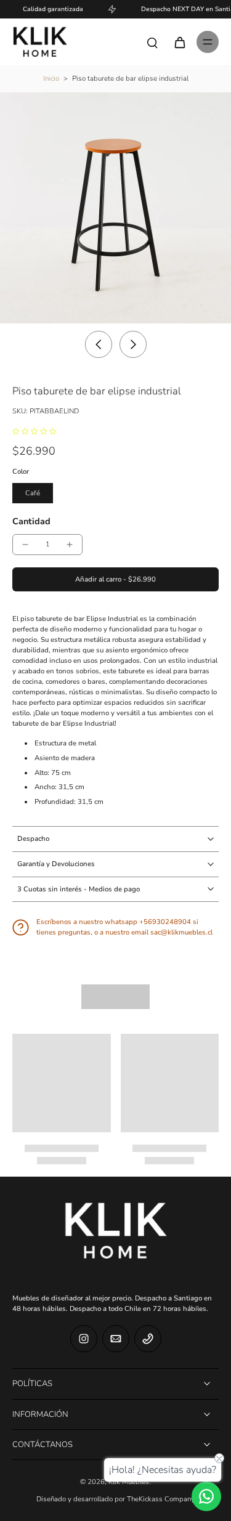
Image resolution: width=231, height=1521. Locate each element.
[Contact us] (206, 1496)
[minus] (25, 544)
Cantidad (31, 521)
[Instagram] (83, 1338)
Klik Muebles (128, 1482)
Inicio (51, 78)
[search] (152, 42)
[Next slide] (133, 344)
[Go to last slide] (98, 344)
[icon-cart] (179, 42)
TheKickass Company (161, 1499)
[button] (115, 579)
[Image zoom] (115, 207)
